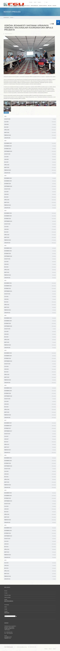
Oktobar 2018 (30, 393)
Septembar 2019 (30, 361)
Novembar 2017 (30, 425)
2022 (5, 245)
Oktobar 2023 (30, 218)
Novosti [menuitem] (5, 590)
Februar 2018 (30, 414)
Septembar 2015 (30, 500)
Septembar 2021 (30, 291)
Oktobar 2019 (30, 358)
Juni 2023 (30, 229)
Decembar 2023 (30, 213)
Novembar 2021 (30, 285)
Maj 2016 (30, 476)
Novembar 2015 (30, 495)
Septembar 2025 (30, 151)
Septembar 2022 (30, 256)
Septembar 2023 (30, 221)
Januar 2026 (30, 137)
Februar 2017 (30, 449)
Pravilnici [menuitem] (6, 611)
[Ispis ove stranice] (50, 23)
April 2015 (30, 514)
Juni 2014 (30, 544)
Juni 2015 (30, 509)
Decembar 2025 (30, 143)
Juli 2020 (30, 331)
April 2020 (30, 339)
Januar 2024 (30, 207)
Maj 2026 (30, 127)
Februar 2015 (30, 519)
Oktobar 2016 (30, 463)
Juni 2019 (30, 369)
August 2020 (30, 328)
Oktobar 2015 (30, 498)
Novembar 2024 (30, 180)
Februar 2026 (30, 135)
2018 (5, 385)
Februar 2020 (30, 344)
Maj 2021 (30, 301)
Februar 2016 (30, 484)
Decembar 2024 (30, 178)
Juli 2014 (30, 541)
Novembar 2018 (30, 390)
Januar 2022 (30, 277)
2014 (5, 525)
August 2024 (30, 188)
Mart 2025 (30, 167)
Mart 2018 (30, 412)
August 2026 (30, 119)
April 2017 (30, 444)
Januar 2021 (30, 312)
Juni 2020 (30, 334)
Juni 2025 (30, 159)
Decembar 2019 (30, 353)
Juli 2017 (30, 436)
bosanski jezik (6, 17)
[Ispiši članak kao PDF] (51, 23)
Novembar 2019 (30, 355)
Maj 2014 (30, 546)
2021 (5, 280)
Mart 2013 (30, 573)
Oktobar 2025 (30, 148)
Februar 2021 (30, 310)
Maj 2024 (30, 197)
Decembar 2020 (30, 318)
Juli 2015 (30, 506)
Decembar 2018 (30, 388)
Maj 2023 (30, 232)
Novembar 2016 (30, 460)
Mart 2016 (30, 482)
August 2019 (30, 363)
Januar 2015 (30, 522)
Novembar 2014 (30, 530)
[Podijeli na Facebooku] (53, 23)
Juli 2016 (30, 471)
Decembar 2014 (30, 527)
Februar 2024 (30, 205)
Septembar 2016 (30, 466)
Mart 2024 (30, 202)
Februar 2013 (30, 576)
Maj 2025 (30, 162)
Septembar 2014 (30, 535)
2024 (5, 175)
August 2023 (30, 223)
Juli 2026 (30, 121)
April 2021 (30, 304)
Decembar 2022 (30, 248)
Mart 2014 (30, 552)
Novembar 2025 (30, 145)
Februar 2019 (30, 379)
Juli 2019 (30, 366)
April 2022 (30, 269)
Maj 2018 (30, 406)
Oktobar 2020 (30, 323)
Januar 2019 (30, 382)
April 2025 (30, 164)
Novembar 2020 (30, 320)
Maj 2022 (30, 266)
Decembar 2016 (30, 457)
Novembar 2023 (30, 215)
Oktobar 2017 (30, 428)
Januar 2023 (30, 242)
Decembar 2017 (30, 422)
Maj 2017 (30, 441)
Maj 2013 (30, 568)
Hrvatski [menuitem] (30, 2)
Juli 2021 (30, 296)
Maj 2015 (30, 511)
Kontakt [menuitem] (54, 5)
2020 (5, 315)
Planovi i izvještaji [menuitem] (43, 5)
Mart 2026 (30, 132)
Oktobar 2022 (30, 253)
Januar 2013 (30, 578)
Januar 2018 (30, 417)
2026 (5, 116)
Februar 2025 (30, 170)
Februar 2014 (30, 554)
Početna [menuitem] (45, 648)
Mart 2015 (30, 517)
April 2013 (30, 570)
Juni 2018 (30, 404)
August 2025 (30, 154)
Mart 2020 (30, 342)
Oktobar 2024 (30, 183)
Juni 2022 (30, 264)
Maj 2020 (30, 336)
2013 (5, 560)
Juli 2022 (30, 261)
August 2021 (30, 293)
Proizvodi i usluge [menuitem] (26, 5)
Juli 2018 (30, 401)
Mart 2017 (30, 447)
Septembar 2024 (30, 186)
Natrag (6, 112)
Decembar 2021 (30, 283)
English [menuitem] (39, 2)
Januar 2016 (30, 487)
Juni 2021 (30, 299)
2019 (5, 350)
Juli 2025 (30, 156)
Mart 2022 (30, 272)
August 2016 (30, 468)
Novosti (11, 17)
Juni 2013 (30, 565)
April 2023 (30, 234)
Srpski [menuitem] (35, 2)
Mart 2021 (30, 307)
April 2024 (30, 199)
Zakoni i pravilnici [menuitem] (34, 5)
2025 (5, 140)
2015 (5, 490)
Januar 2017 (30, 452)
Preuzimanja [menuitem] (6, 604)
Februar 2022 (30, 275)
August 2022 (30, 258)
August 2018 (30, 398)
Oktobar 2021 (30, 288)
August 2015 (30, 503)
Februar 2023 (30, 240)
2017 (5, 420)
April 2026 (30, 129)
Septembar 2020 (30, 326)
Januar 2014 (30, 557)
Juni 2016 (30, 474)
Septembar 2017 (30, 431)
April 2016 (30, 479)
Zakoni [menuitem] (5, 606)
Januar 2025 (30, 172)
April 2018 (30, 409)
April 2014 (30, 549)
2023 (5, 210)
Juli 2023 (30, 226)
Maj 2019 (30, 371)
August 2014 (30, 538)
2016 (5, 455)
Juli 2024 (30, 191)
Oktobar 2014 (30, 533)
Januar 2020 (30, 347)
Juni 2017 (30, 439)
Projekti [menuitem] (50, 5)
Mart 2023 (30, 237)
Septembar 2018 (30, 396)
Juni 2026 (30, 124)
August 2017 (30, 433)
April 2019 (30, 374)
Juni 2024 (30, 194)
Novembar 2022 (30, 250)
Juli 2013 (30, 562)
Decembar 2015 (30, 492)
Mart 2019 (30, 377)
